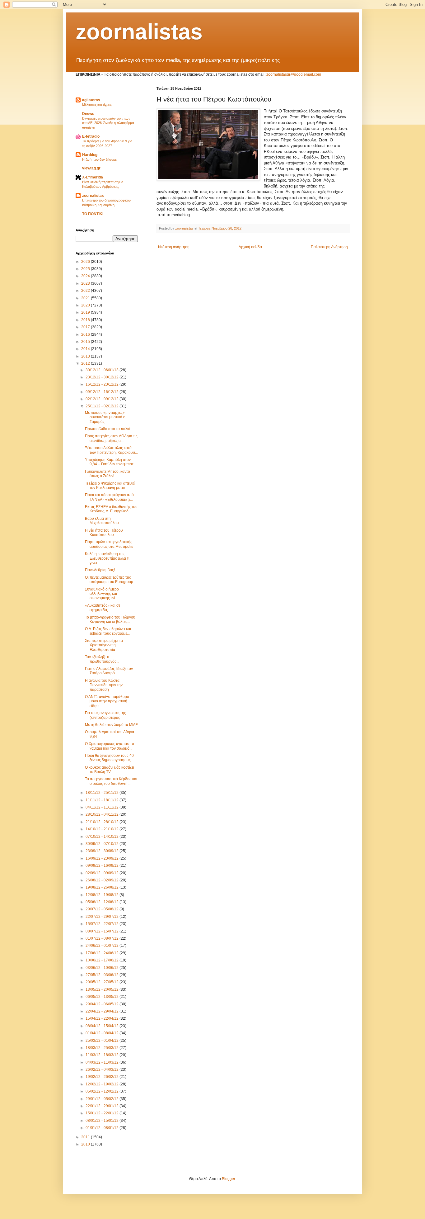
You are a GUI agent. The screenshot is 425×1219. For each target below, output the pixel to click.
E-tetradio (91, 136)
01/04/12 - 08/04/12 (102, 1033)
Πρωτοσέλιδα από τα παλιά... (109, 429)
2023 (86, 283)
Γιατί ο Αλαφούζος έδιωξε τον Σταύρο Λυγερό (109, 670)
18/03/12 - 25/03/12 (102, 1048)
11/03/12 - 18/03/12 (102, 1055)
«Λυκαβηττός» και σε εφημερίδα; (102, 607)
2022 (86, 290)
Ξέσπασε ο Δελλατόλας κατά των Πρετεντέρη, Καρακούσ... (111, 450)
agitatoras (91, 100)
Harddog (89, 155)
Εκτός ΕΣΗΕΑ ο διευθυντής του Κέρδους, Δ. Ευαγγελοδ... (111, 509)
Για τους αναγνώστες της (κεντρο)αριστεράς (105, 715)
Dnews (88, 113)
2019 (86, 312)
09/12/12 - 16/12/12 (102, 392)
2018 (86, 320)
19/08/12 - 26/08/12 (102, 887)
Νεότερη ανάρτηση (173, 247)
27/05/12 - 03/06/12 (102, 975)
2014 (86, 349)
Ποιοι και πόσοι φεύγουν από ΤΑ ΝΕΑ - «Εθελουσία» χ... (109, 497)
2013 (86, 356)
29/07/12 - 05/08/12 (102, 909)
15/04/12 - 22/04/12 (102, 1018)
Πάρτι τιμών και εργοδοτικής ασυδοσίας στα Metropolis (109, 544)
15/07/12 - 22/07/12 (102, 924)
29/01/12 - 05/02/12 (102, 1099)
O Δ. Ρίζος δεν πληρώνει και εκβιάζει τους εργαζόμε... (108, 631)
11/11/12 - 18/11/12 (102, 800)
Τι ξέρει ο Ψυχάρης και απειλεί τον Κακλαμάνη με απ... (110, 485)
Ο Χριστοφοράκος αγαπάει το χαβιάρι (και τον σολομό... (109, 746)
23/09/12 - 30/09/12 (102, 851)
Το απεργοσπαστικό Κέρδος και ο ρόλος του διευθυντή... (111, 781)
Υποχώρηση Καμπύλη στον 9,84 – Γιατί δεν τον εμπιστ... (110, 462)
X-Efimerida (92, 177)
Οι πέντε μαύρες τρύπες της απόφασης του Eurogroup (109, 579)
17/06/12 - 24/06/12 (102, 953)
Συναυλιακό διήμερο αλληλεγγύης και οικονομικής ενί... (102, 593)
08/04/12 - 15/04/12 (102, 1026)
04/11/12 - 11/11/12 (102, 807)
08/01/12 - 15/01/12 (102, 1120)
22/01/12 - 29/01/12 (102, 1106)
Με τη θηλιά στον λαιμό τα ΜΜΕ (111, 725)
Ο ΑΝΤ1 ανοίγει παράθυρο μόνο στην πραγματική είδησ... (107, 701)
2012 (86, 363)
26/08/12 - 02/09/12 (102, 880)
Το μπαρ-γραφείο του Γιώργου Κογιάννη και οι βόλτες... (110, 619)
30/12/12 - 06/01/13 (102, 370)
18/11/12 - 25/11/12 (102, 792)
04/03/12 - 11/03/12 (102, 1062)
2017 (86, 327)
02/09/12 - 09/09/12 (102, 873)
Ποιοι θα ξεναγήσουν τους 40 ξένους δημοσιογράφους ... (109, 757)
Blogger (228, 1179)
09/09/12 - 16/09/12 (102, 865)
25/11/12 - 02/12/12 (102, 406)
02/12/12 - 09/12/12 (102, 399)
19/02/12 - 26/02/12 (102, 1076)
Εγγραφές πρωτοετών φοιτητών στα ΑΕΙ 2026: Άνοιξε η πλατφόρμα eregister (108, 123)
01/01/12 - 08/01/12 (102, 1128)
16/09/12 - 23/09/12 (102, 858)
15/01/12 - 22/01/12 (102, 1113)
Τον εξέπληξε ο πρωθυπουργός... (102, 659)
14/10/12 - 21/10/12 (102, 829)
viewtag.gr (91, 168)
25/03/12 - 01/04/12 (102, 1040)
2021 (86, 298)
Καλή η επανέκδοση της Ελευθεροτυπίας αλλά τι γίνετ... (107, 558)
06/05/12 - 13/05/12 (102, 996)
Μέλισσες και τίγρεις (97, 105)
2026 (86, 261)
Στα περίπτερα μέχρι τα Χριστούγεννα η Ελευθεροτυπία (104, 645)
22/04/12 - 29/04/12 (102, 1011)
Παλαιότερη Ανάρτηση (329, 247)
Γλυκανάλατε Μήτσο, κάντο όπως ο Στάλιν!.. (107, 473)
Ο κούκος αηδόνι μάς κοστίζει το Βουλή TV (109, 769)
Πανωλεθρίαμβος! (100, 570)
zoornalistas (139, 32)
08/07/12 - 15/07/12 (102, 931)
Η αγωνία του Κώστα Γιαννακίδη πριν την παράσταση (104, 685)
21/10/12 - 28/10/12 (102, 822)
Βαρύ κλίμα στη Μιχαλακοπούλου (102, 520)
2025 (86, 269)
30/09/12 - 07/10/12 (102, 844)
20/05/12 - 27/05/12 (102, 982)
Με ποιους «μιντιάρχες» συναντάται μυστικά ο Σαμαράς (105, 417)
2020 (86, 305)
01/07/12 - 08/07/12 (102, 938)
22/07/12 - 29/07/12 (102, 916)
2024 (86, 276)
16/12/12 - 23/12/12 (102, 384)
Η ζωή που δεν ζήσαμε (99, 159)
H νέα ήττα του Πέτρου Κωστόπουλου (104, 532)
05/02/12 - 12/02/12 (102, 1091)
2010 (86, 1144)
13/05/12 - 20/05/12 (102, 989)
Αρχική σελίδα (250, 247)
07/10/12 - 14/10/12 (102, 836)
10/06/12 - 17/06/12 (102, 960)
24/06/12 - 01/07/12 (102, 945)
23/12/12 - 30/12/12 (102, 377)
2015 (86, 341)
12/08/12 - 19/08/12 (102, 895)
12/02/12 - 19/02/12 (102, 1084)
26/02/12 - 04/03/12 (102, 1069)
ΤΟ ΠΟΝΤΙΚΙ (92, 214)
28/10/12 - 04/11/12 (102, 814)
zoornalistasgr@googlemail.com (293, 74)
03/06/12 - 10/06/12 (102, 967)
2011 (86, 1137)
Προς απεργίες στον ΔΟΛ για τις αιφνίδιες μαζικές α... (111, 438)
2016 (86, 334)
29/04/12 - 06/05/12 (102, 1004)
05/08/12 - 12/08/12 (102, 902)
